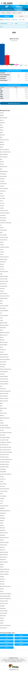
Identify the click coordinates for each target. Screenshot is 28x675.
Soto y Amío (2, 486)
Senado (21, 16)
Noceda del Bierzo (3, 344)
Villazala (1, 623)
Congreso (6, 16)
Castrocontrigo (3, 217)
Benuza (1, 147)
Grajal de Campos (3, 293)
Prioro (1, 386)
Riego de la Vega (3, 408)
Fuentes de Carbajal (4, 281)
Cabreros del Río (3, 176)
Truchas (1, 500)
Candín (1, 193)
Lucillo (1, 317)
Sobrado (1, 481)
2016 (14, 12)
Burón (1, 169)
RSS (21, 661)
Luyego (1, 320)
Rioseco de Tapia (3, 413)
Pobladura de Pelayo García (5, 369)
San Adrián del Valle (4, 425)
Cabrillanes (2, 178)
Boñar (1, 159)
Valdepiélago (2, 518)
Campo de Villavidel (4, 188)
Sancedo (2, 430)
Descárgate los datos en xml (14, 103)
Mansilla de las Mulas (4, 325)
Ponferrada (2, 374)
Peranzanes (2, 366)
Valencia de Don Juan (4, 537)
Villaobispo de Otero (4, 601)
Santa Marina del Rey (4, 466)
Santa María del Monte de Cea (6, 459)
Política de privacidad (5, 660)
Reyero (1, 403)
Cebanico (2, 227)
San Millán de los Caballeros (5, 442)
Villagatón (2, 576)
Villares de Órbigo (3, 613)
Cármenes (2, 195)
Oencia (1, 347)
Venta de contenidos (11, 659)
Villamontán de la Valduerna (5, 593)
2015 (19, 12)
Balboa (1, 132)
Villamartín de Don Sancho (5, 586)
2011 (25, 12)
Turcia (1, 503)
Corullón (1, 249)
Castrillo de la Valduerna (5, 212)
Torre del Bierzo (3, 496)
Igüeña (1, 300)
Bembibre (2, 142)
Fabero (1, 274)
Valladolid (21, 644)
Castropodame (3, 220)
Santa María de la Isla (4, 457)
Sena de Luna (3, 479)
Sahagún (2, 422)
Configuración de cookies (20, 660)
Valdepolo (2, 520)
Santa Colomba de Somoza (5, 449)
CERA (1, 232)
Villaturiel (2, 620)
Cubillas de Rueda (3, 259)
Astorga (1, 130)
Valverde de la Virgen (4, 542)
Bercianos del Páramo (4, 149)
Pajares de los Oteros (4, 356)
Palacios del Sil (3, 361)
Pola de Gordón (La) (4, 371)
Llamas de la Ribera (4, 315)
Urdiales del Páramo (4, 505)
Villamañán (2, 583)
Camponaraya (3, 191)
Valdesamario (3, 530)
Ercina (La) (2, 269)
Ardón (1, 125)
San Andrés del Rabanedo (5, 427)
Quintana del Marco (4, 396)
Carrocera (2, 203)
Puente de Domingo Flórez (5, 391)
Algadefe (2, 115)
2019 (3, 12)
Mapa (24, 9)
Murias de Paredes (4, 342)
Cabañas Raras (3, 173)
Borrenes (2, 161)
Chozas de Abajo (3, 234)
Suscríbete (21, 3)
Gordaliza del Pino (3, 286)
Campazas (2, 186)
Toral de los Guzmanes (4, 488)
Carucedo (2, 205)
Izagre (1, 303)
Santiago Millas (3, 471)
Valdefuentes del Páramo (5, 510)
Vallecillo (2, 540)
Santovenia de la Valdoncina (5, 474)
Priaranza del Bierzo (4, 383)
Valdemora (2, 515)
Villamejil (2, 588)
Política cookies (13, 660)
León (1, 313)
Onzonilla (2, 352)
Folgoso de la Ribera (4, 276)
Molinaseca (2, 339)
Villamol (1, 591)
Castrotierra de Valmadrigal (5, 222)
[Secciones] (1, 3)
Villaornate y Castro (4, 603)
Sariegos (2, 476)
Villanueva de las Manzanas (5, 598)
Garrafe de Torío (3, 283)
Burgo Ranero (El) (3, 166)
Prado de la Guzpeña (4, 381)
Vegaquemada (3, 559)
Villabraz (2, 566)
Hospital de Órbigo (3, 298)
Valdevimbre (2, 535)
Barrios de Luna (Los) (4, 139)
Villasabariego (3, 615)
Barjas (1, 137)
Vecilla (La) (2, 547)
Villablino (2, 564)
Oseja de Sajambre (4, 354)
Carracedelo (2, 198)
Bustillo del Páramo (4, 171)
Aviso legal (21, 659)
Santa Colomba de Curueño (5, 447)
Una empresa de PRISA (13, 666)
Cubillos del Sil (3, 261)
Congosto (2, 244)
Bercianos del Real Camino (5, 151)
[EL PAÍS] (8, 3)
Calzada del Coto (3, 183)
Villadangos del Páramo (5, 569)
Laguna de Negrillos (4, 310)
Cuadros (1, 254)
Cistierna (2, 242)
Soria (7, 644)
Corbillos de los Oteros (4, 247)
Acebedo (2, 112)
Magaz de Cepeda (3, 322)
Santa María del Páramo (5, 461)
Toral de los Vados (3, 491)
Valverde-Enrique (3, 544)
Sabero (1, 420)
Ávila (7, 635)
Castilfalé (2, 208)
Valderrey (2, 525)
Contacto (5, 659)
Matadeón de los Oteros (5, 332)
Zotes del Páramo (3, 627)
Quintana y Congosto (4, 398)
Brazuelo (2, 164)
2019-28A (8, 12)
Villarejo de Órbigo (3, 610)
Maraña (1, 330)
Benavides (2, 144)
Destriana (2, 264)
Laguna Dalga (3, 308)
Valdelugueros (3, 513)
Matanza (1, 337)
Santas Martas (3, 469)
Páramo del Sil (3, 364)
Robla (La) (2, 415)
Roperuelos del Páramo (4, 418)
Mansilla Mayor (3, 327)
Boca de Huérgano (4, 156)
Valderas (2, 522)
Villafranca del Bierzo (4, 574)
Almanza (2, 120)
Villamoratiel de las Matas (5, 596)
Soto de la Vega (3, 483)
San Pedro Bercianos (4, 444)
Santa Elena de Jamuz (4, 454)
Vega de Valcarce (3, 557)
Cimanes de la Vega (4, 237)
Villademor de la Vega (4, 571)
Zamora (7, 647)
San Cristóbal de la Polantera (6, 432)
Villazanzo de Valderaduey (5, 625)
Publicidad (17, 659)
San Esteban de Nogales (5, 437)
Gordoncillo (2, 288)
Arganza (1, 127)
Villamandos (2, 579)
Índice (18, 661)
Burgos (21, 635)
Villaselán (2, 618)
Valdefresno (2, 508)
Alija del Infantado (3, 117)
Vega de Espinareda (4, 552)
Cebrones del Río (3, 230)
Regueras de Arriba (4, 400)
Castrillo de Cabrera (4, 210)
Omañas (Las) (3, 349)
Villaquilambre (3, 608)
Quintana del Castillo (4, 393)
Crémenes (2, 252)
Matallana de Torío (3, 335)
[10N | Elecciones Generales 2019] (14, 6)
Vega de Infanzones (4, 554)
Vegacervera (2, 549)
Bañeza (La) (2, 134)
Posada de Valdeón (4, 376)
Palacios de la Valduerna (5, 359)
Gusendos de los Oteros (4, 295)
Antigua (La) (2, 122)
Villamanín (2, 581)
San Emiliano (2, 435)
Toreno (1, 493)
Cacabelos (2, 181)
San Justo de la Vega (4, 439)
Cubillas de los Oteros (4, 256)
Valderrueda (2, 527)
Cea (1, 225)
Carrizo (1, 200)
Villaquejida (2, 605)
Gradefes (2, 291)
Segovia (21, 641)
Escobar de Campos (4, 271)
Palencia (21, 638)
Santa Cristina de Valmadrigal (6, 452)
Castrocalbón (2, 215)
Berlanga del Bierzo (4, 154)
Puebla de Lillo (3, 388)
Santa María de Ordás (4, 464)
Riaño (1, 405)
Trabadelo (2, 498)
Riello (1, 410)
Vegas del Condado (4, 562)
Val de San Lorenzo (4, 532)
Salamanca (6, 641)
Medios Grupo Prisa (14, 669)
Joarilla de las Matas (4, 305)
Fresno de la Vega (3, 278)
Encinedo (2, 266)
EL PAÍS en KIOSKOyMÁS (12, 661)
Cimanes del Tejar (3, 239)
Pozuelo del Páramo (4, 378)
